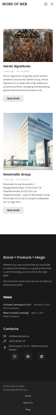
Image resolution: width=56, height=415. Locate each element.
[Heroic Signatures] (28, 30)
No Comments (22, 71)
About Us (28, 402)
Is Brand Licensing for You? (17, 304)
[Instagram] (14, 356)
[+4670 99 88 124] (6, 341)
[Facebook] (28, 356)
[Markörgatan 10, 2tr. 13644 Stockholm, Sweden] (6, 348)
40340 (11, 316)
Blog (28, 409)
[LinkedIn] (41, 356)
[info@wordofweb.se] (6, 336)
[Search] (52, 4)
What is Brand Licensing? (16, 312)
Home (28, 395)
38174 (11, 308)
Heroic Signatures (16, 66)
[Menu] (45, 4)
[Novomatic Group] (28, 114)
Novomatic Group (16, 174)
